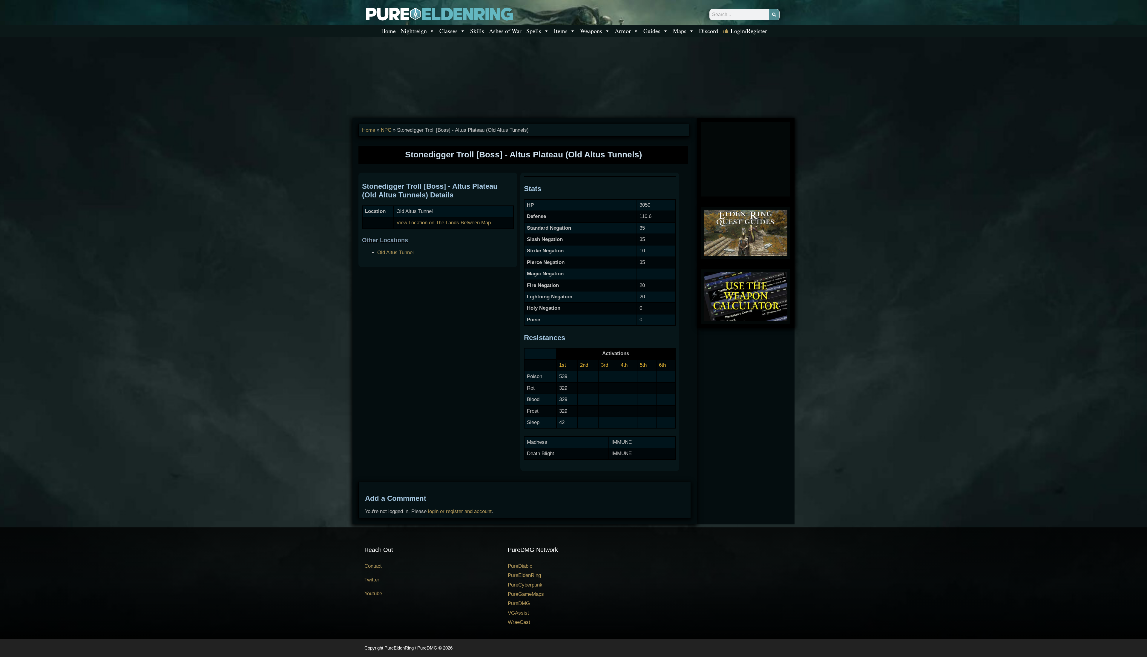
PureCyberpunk (525, 585)
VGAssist (518, 613)
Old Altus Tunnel (395, 252)
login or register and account (460, 511)
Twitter (371, 580)
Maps (679, 31)
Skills (477, 31)
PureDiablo (520, 566)
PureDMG (519, 603)
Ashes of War (505, 31)
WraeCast (519, 622)
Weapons (591, 31)
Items (561, 31)
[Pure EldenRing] (439, 13)
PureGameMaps (526, 594)
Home (388, 31)
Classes (448, 31)
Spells (533, 31)
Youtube (373, 593)
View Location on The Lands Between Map (443, 222)
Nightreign (414, 31)
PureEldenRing (524, 575)
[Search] (774, 14)
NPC (386, 130)
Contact (373, 566)
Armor (623, 31)
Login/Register (749, 31)
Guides (651, 31)
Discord (708, 31)
